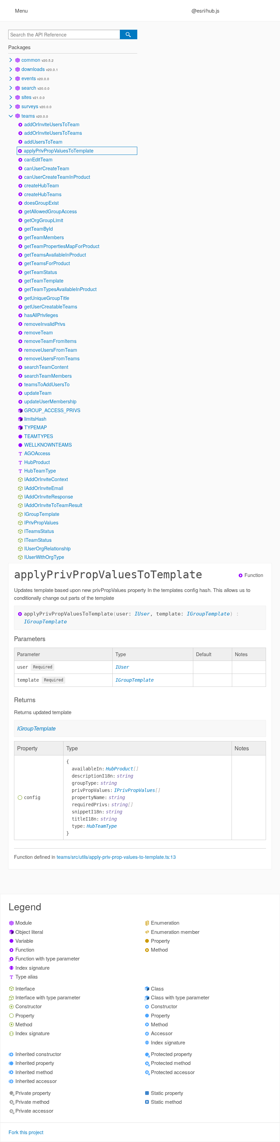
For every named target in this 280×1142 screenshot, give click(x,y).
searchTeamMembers (48, 375)
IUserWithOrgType (44, 556)
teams (28, 115)
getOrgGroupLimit (43, 220)
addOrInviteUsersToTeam (52, 124)
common (31, 59)
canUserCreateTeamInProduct (57, 176)
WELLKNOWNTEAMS (48, 444)
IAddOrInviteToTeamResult (53, 505)
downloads (33, 69)
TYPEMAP (35, 427)
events (29, 78)
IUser (142, 614)
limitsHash (35, 418)
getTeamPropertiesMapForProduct (61, 246)
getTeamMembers (44, 237)
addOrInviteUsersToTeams (53, 132)
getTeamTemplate (44, 280)
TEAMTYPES (38, 436)
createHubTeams (42, 194)
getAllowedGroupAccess (50, 211)
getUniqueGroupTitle (46, 297)
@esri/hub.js (206, 10)
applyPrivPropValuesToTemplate (59, 150)
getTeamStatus (40, 272)
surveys (30, 106)
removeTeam (38, 332)
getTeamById (38, 228)
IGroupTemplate (41, 513)
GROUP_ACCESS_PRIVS (52, 410)
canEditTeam (38, 159)
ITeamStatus (38, 539)
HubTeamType (40, 470)
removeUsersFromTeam (50, 349)
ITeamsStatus (39, 530)
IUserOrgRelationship (47, 548)
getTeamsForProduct (47, 263)
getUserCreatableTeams (50, 306)
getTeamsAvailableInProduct (55, 254)
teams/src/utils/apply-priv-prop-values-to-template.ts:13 (116, 856)
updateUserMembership (50, 401)
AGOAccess (37, 453)
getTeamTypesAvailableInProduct (60, 289)
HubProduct (37, 462)
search (29, 87)
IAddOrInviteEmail (43, 488)
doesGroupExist (41, 202)
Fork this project (26, 1132)
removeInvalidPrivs (44, 323)
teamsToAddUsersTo (47, 384)
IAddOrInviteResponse (48, 496)
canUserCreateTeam (46, 168)
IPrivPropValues (41, 522)
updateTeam (38, 392)
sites (26, 96)
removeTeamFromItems (50, 340)
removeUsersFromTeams (52, 358)
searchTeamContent (46, 366)
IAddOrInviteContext (46, 479)
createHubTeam (41, 185)
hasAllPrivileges (41, 315)
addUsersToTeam (43, 141)
